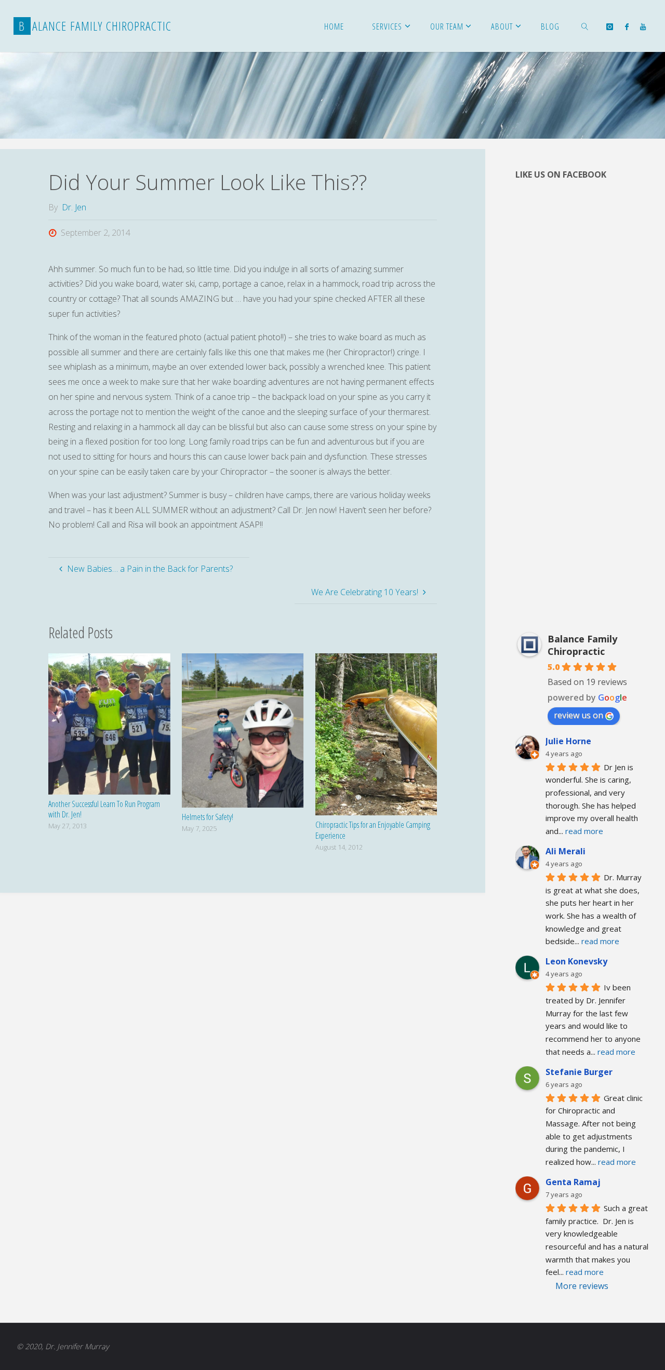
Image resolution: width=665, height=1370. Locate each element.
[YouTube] (642, 26)
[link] (585, 26)
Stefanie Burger (579, 1072)
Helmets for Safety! (207, 817)
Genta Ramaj (573, 1182)
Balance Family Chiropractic (582, 645)
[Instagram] (610, 26)
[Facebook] (626, 26)
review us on (578, 715)
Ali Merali (566, 851)
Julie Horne (568, 741)
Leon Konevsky (576, 961)
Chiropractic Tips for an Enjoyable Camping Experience (372, 830)
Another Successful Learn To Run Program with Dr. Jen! (104, 809)
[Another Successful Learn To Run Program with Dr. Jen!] (109, 723)
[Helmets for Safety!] (242, 729)
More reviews (581, 1286)
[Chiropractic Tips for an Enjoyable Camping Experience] (376, 733)
